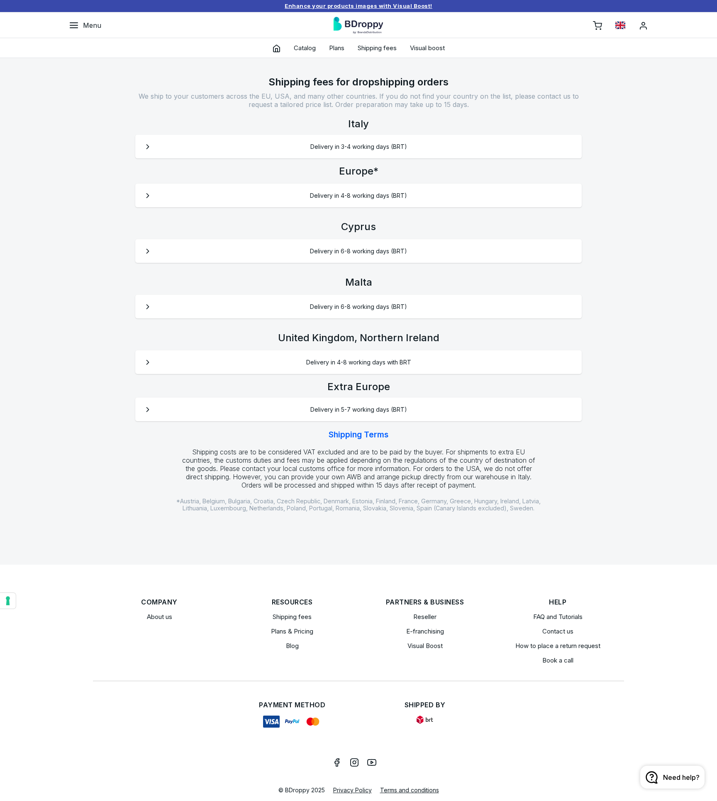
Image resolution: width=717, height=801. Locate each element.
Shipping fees (292, 617)
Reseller (425, 617)
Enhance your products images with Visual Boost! (358, 5)
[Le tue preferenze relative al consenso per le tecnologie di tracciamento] (8, 601)
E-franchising (425, 631)
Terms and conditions (409, 790)
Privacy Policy (352, 790)
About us (159, 617)
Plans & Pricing (292, 631)
